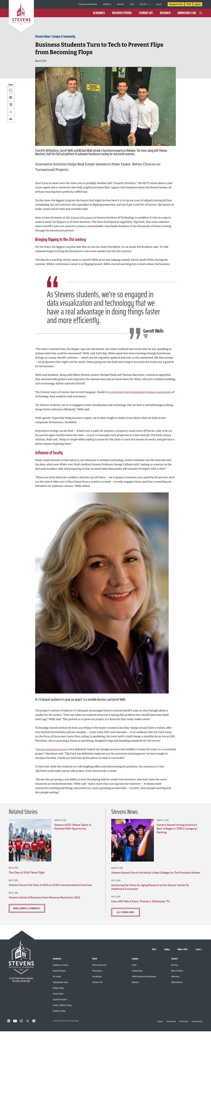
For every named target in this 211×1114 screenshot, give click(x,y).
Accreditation (97, 976)
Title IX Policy (183, 1021)
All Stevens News (125, 912)
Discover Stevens (122, 13)
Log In (159, 4)
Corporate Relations (87, 4)
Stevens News (42, 36)
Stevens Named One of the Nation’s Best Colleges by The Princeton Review (155, 872)
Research (165, 13)
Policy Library (97, 970)
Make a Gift (182, 949)
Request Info (176, 4)
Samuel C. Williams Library (62, 1005)
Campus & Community (63, 36)
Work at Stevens (177, 970)
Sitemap (160, 1021)
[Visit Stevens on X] (28, 1021)
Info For (143, 4)
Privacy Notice (171, 1021)
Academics (99, 13)
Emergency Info (197, 1021)
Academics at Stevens (60, 965)
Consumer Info (97, 982)
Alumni (120, 4)
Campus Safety (137, 970)
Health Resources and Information (144, 976)
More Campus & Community (26, 908)
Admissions (175, 976)
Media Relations (177, 982)
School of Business (81, 217)
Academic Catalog (59, 1011)
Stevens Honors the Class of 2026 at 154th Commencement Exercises (50, 885)
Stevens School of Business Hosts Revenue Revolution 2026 (44, 897)
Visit (188, 4)
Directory (174, 965)
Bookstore (135, 982)
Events (134, 965)
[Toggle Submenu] (149, 4)
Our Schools (57, 976)
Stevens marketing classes (52, 749)
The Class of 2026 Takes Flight (27, 872)
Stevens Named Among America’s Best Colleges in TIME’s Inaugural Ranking (177, 828)
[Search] (200, 13)
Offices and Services (99, 965)
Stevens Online (58, 993)
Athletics (107, 4)
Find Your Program (59, 970)
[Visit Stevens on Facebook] (34, 1021)
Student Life (146, 13)
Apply (197, 4)
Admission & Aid (187, 13)
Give (132, 4)
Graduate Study (58, 988)
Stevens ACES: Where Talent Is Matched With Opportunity (72, 826)
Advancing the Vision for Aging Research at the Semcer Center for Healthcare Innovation (150, 887)
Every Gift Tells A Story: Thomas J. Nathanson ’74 (140, 901)
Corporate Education (60, 999)
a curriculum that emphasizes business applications (140, 392)
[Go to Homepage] (21, 16)
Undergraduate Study (60, 982)
